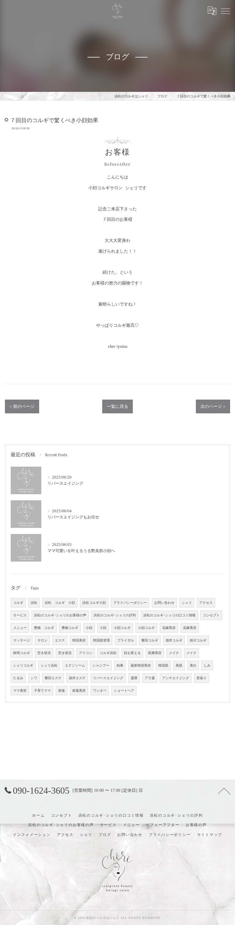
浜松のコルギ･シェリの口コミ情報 (169, 615)
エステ (60, 640)
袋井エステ (77, 678)
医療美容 (155, 653)
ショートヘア (124, 690)
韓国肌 (163, 665)
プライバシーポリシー (130, 602)
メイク (174, 653)
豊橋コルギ (70, 628)
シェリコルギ (23, 665)
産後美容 (79, 690)
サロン (42, 640)
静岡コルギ (21, 653)
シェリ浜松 (49, 665)
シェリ (187, 602)
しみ (207, 665)
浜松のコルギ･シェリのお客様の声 (60, 615)
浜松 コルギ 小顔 (60, 602)
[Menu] (225, 10)
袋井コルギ (174, 640)
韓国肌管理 (101, 640)
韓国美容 (79, 640)
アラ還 (150, 678)
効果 (120, 665)
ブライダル (125, 640)
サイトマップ (209, 835)
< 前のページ (22, 406)
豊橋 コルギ (44, 628)
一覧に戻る (117, 406)
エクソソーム (75, 665)
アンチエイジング (175, 678)
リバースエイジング (108, 678)
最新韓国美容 (141, 665)
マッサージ (21, 640)
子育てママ (42, 690)
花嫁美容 (169, 628)
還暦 (134, 678)
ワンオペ (99, 690)
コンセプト (211, 615)
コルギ (18, 602)
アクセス (206, 602)
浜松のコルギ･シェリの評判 (115, 615)
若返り (201, 678)
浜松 (34, 602)
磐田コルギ (149, 640)
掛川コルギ (198, 640)
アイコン (85, 653)
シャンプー (100, 665)
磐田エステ (53, 678)
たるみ (18, 678)
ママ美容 (20, 690)
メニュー (20, 628)
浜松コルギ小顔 (94, 602)
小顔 (89, 628)
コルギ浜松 (108, 653)
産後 (61, 690)
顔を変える (132, 653)
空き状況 (44, 653)
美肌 (179, 665)
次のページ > (213, 406)
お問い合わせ (164, 602)
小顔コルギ (122, 628)
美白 (193, 665)
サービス (20, 615)
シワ (34, 678)
